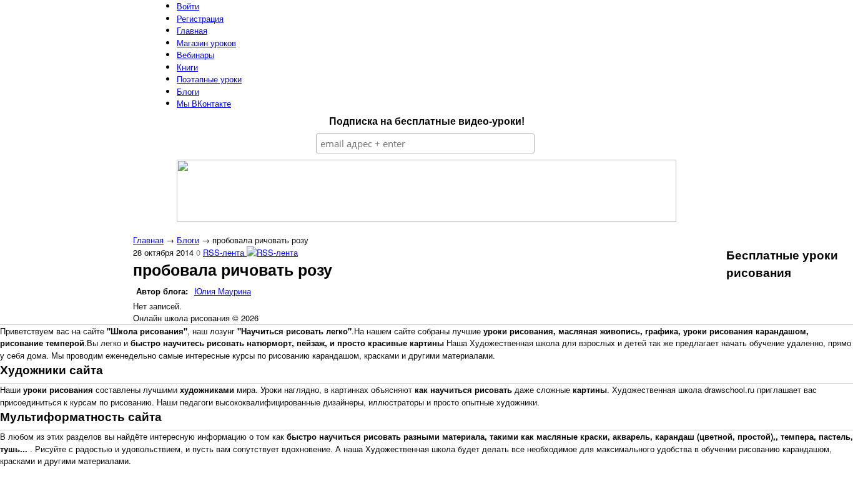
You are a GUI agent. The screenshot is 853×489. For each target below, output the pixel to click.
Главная (148, 240)
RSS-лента (225, 252)
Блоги (188, 240)
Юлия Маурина (222, 291)
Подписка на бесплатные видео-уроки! (427, 121)
